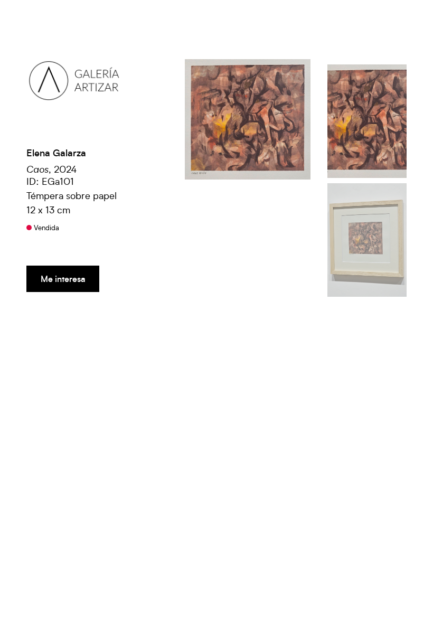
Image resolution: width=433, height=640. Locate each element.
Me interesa (63, 278)
